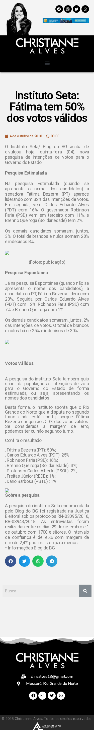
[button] (47, 63)
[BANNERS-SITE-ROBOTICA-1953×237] (66, 21)
